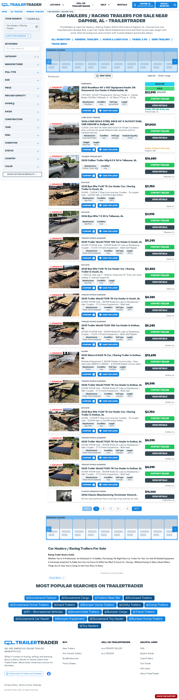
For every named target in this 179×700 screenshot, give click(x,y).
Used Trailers (146, 658)
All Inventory (61, 39)
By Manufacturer (71, 658)
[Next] (175, 61)
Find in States (69, 663)
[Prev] (48, 61)
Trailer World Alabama (93, 238)
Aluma (84, 351)
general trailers (86, 39)
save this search (16, 36)
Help (103, 4)
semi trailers (161, 39)
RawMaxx (86, 84)
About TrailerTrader (149, 673)
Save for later (110, 111)
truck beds (59, 43)
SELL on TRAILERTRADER (81, 5)
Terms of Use (25, 685)
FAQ (142, 648)
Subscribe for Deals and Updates (26, 673)
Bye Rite (85, 182)
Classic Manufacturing (93, 491)
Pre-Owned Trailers (72, 653)
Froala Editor (117, 573)
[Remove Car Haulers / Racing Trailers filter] (36, 27)
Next (136, 508)
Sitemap (37, 685)
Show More (55, 578)
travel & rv (139, 39)
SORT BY (152, 76)
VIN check (145, 668)
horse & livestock (115, 39)
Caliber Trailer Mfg (91, 156)
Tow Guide (145, 663)
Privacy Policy (11, 685)
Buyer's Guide (147, 653)
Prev (87, 508)
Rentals (122, 4)
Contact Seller (160, 99)
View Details (159, 105)
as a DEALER (107, 653)
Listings (55, 4)
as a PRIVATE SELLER (111, 648)
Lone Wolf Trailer (90, 117)
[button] (142, 5)
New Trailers (69, 648)
